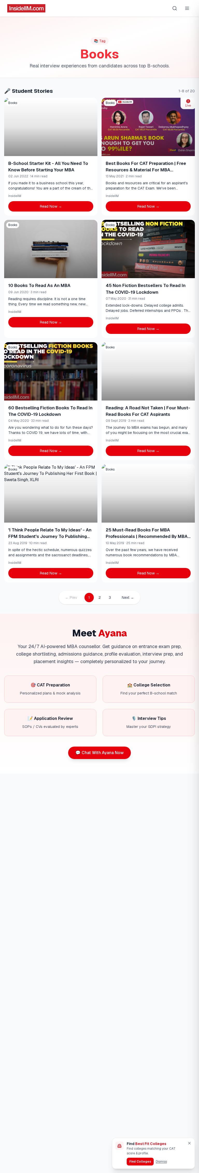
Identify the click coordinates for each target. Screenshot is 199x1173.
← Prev (71, 597)
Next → (128, 597)
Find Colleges (140, 1162)
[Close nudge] (189, 1143)
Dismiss (161, 1162)
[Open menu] (187, 8)
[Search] (174, 8)
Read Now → (51, 206)
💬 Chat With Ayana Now (99, 752)
